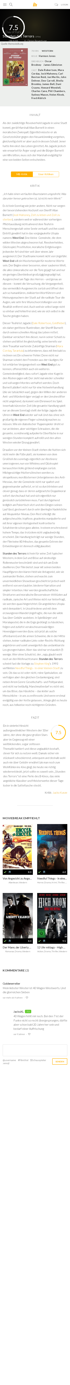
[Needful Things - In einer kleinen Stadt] (52, 846)
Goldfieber (58, 323)
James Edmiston (52, 64)
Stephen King (41, 663)
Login (64, 4)
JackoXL (18, 1011)
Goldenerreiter (11, 983)
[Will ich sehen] (9, 872)
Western (47, 50)
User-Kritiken (45, 174)
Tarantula (18, 350)
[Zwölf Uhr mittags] (52, 915)
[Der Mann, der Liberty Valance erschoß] (18, 915)
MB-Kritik (22, 174)
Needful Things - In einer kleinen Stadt (37, 668)
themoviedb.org (15, 43)
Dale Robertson (41, 323)
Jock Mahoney (21, 214)
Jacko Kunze (60, 792)
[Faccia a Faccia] (18, 846)
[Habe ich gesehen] (5, 872)
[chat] (56, 4)
